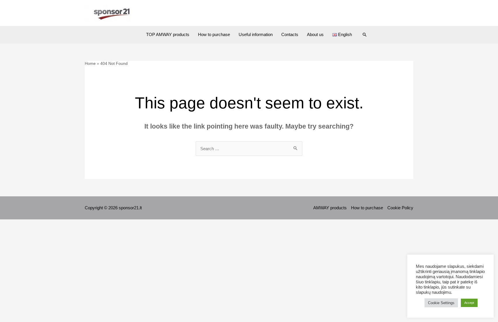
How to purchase (214, 34)
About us (315, 34)
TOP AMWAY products (167, 34)
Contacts (289, 34)
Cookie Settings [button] (441, 303)
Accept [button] (469, 302)
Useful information (256, 34)
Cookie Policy (400, 207)
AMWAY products (330, 207)
